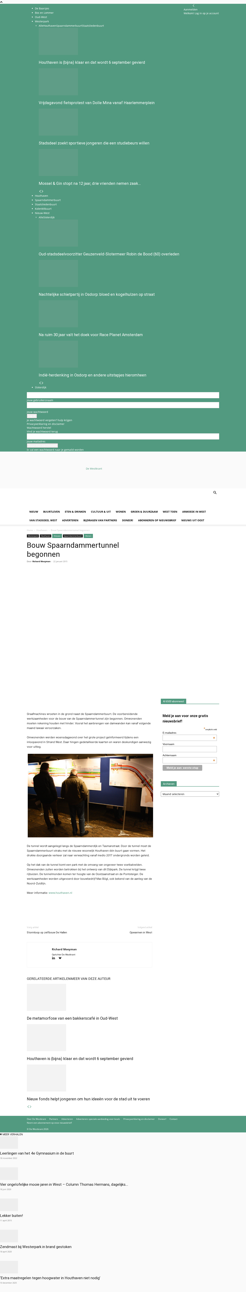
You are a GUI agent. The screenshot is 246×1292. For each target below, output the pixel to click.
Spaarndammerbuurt (73, 536)
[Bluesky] (61, 958)
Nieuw (33, 511)
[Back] (193, 5)
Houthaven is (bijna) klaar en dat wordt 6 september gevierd (80, 1058)
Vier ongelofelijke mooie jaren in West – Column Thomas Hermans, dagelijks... (64, 1184)
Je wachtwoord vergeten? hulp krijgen (49, 420)
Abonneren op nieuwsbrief (157, 520)
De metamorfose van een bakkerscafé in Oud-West (72, 1018)
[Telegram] (63, 575)
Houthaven (41, 530)
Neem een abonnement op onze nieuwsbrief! (49, 1122)
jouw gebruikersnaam (40, 400)
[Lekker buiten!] (123, 1205)
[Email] (47, 575)
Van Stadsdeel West (43, 520)
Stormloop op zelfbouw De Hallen (47, 932)
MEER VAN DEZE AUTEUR (90, 979)
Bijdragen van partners (100, 520)
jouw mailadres (36, 441)
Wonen (121, 511)
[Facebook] (30, 575)
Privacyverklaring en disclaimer (45, 424)
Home (30, 530)
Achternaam (189, 755)
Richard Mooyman (41, 561)
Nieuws (57, 536)
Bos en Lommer (44, 12)
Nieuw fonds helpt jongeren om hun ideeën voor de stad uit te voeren (88, 1099)
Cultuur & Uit (101, 511)
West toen (170, 511)
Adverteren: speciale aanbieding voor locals (98, 1119)
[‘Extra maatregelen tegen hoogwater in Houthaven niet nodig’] (123, 1267)
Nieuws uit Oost (192, 520)
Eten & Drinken (75, 511)
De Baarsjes (42, 8)
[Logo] (54, 505)
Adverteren (70, 520)
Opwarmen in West (141, 932)
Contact (173, 1119)
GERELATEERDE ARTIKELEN (49, 979)
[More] (72, 575)
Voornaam (168, 744)
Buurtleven (51, 511)
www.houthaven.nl (60, 892)
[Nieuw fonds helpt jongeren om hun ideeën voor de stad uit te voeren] (89, 1078)
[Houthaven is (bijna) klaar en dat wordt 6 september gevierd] (89, 1037)
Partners (53, 1119)
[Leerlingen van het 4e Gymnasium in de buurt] (123, 1142)
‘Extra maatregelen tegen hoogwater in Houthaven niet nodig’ (50, 1278)
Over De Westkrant (36, 1119)
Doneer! (127, 520)
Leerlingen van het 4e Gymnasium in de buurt (37, 1153)
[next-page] (30, 1106)
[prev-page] (28, 1106)
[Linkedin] (55, 575)
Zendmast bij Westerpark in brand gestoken (35, 1247)
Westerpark (33, 536)
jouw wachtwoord (37, 412)
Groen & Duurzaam (144, 511)
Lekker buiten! (11, 1215)
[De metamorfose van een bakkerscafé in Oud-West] (89, 997)
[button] (215, 493)
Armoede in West (194, 511)
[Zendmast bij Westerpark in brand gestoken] (123, 1236)
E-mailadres (189, 732)
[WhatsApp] (38, 575)
